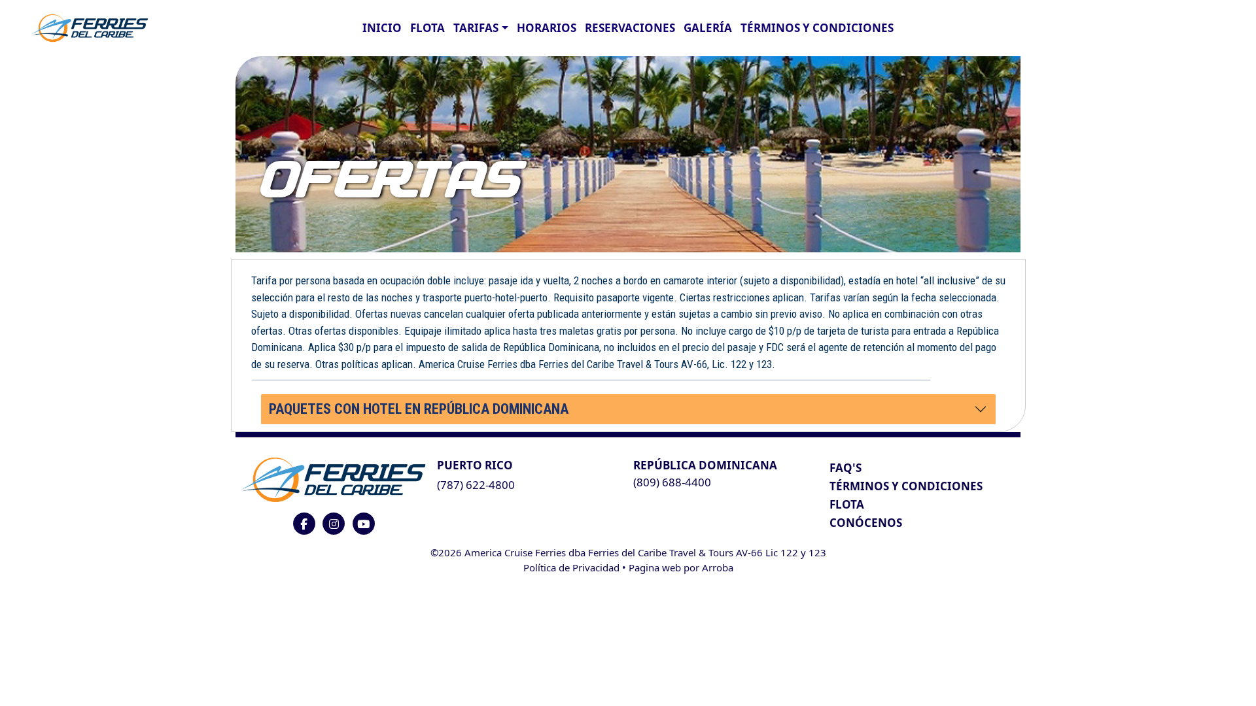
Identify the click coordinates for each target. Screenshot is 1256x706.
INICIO (382, 27)
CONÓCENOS (865, 522)
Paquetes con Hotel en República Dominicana (418, 409)
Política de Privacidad (571, 567)
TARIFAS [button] (475, 27)
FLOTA (427, 27)
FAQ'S (845, 467)
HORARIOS (546, 27)
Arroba (717, 567)
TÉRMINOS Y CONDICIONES (906, 486)
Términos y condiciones (817, 27)
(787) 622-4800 (476, 484)
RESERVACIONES (630, 27)
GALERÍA (708, 27)
